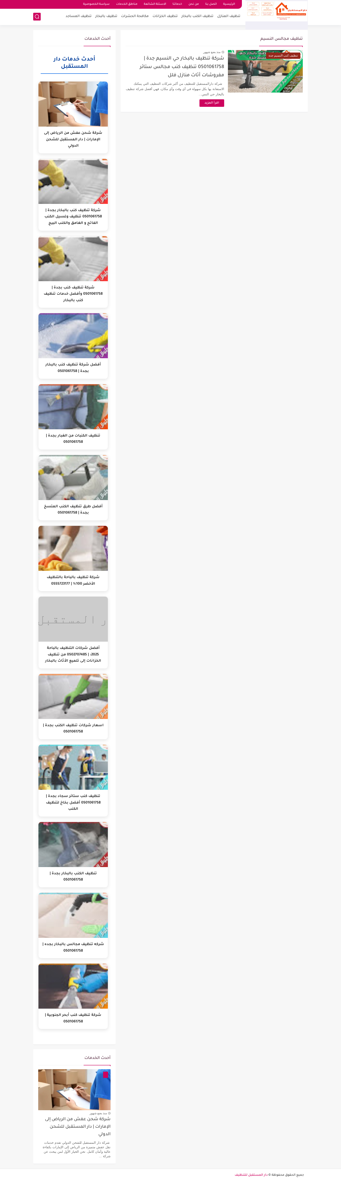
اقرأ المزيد (211, 103)
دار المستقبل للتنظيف (251, 1175)
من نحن (193, 4)
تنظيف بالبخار (106, 16)
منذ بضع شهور (211, 52)
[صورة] (74, 1089)
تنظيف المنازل (228, 16)
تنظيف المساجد (79, 16)
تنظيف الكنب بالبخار (197, 16)
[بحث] (37, 17)
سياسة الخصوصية (96, 4)
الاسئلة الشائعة (155, 4)
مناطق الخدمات (126, 4)
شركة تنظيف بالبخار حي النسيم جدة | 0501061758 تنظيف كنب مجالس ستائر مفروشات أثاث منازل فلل (182, 67)
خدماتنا (177, 4)
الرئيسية (229, 4)
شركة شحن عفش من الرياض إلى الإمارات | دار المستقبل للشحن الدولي (78, 1127)
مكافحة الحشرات (135, 16)
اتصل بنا (211, 4)
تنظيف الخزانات (165, 16)
